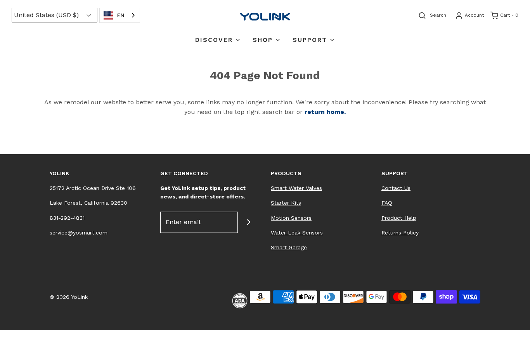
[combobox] (119, 15)
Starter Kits (286, 203)
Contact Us (395, 188)
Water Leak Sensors (297, 232)
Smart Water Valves (296, 188)
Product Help (398, 218)
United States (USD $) (47, 15)
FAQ (386, 203)
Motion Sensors (291, 218)
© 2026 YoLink (69, 297)
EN (120, 15)
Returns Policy (400, 232)
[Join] (248, 222)
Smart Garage (289, 247)
